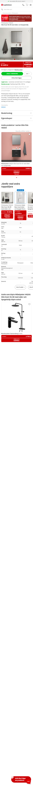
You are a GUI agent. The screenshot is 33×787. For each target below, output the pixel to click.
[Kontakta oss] (23, 4)
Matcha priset (18, 70)
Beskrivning (6, 113)
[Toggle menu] (30, 5)
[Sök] (2, 9)
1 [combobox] (27, 73)
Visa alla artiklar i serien (22, 131)
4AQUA (3, 107)
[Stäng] (12, 777)
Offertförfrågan (17, 78)
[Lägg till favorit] (29, 31)
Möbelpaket (15, 13)
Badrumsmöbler (7, 13)
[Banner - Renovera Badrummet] (16, 18)
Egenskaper (6, 118)
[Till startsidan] (6, 5)
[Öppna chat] (28, 782)
